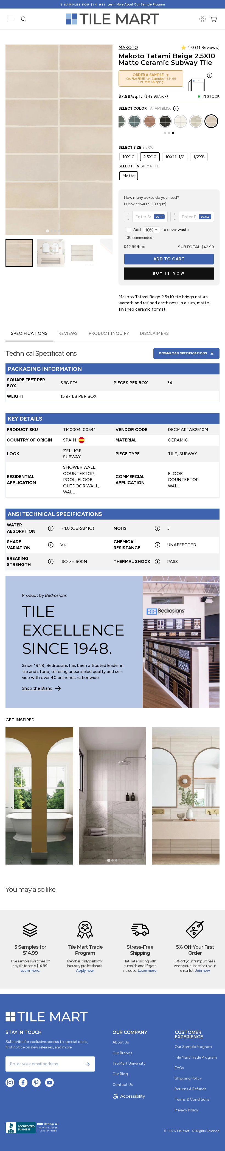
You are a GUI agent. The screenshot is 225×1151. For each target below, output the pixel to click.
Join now (202, 970)
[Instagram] (9, 1082)
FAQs (179, 1068)
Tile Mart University (129, 1063)
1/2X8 (199, 156)
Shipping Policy (188, 1078)
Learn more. (30, 970)
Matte (128, 175)
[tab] (47, 231)
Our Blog (120, 1074)
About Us (121, 1042)
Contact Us (123, 1084)
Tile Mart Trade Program (196, 1057)
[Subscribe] (87, 1064)
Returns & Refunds (191, 1089)
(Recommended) (158, 233)
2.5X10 (149, 156)
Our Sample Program (193, 1046)
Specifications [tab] (29, 333)
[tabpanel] (112, 455)
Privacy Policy (186, 1110)
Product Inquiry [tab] (109, 333)
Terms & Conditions (192, 1099)
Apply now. (85, 970)
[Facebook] (23, 1082)
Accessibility (132, 1096)
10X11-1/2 (174, 156)
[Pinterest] (36, 1082)
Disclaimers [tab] (154, 333)
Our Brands (122, 1053)
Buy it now (169, 273)
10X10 (128, 156)
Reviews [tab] (68, 333)
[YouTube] (49, 1082)
